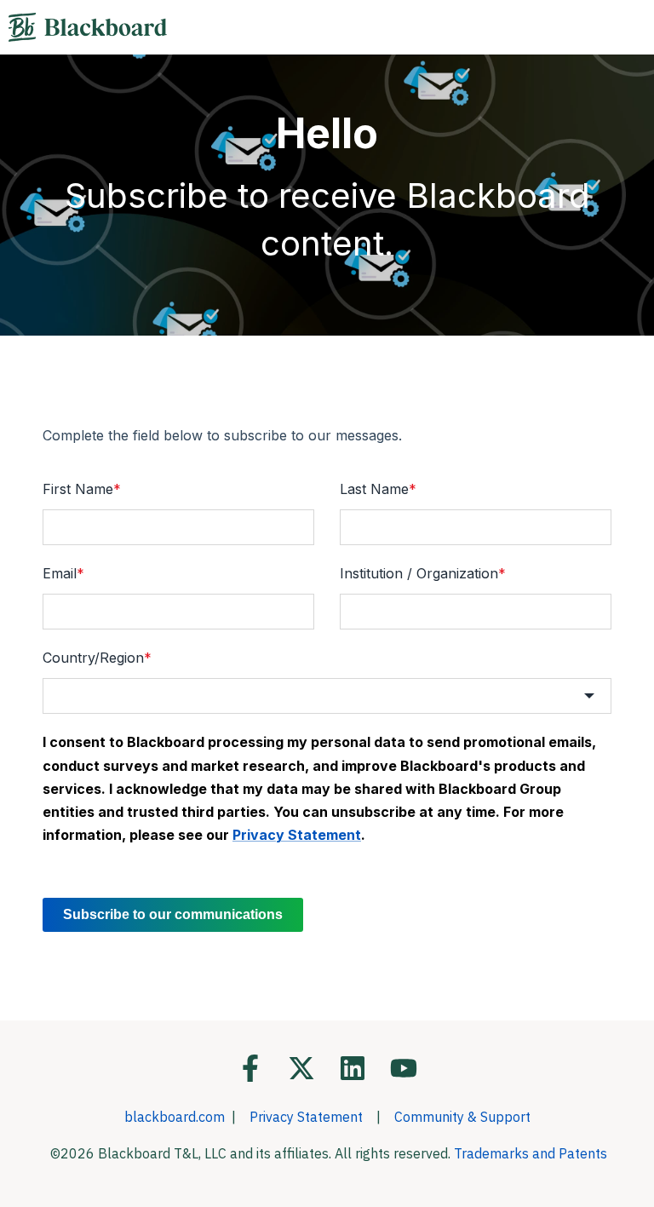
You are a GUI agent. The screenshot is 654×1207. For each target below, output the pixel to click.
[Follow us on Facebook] (250, 1068)
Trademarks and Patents (530, 1153)
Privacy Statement (306, 1116)
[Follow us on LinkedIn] (352, 1068)
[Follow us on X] (301, 1068)
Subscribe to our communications (173, 914)
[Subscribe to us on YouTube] (403, 1068)
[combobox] (327, 696)
